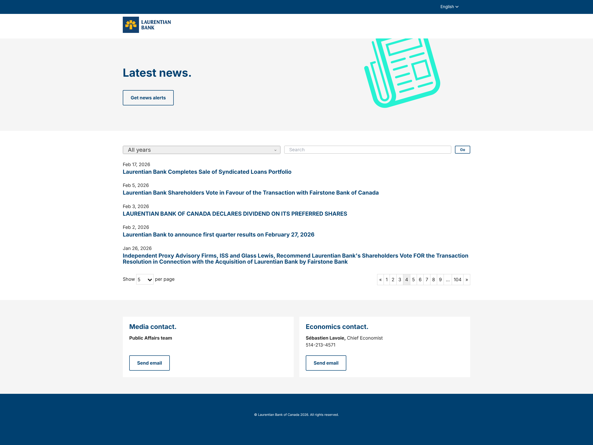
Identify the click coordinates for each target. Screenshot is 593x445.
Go (462, 149)
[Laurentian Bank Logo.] (148, 25)
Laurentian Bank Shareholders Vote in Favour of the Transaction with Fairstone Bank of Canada (251, 193)
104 (458, 279)
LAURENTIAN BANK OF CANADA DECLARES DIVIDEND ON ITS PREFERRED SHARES (235, 214)
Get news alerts (148, 98)
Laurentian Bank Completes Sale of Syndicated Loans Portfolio (207, 172)
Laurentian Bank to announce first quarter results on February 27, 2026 (219, 235)
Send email (149, 363)
